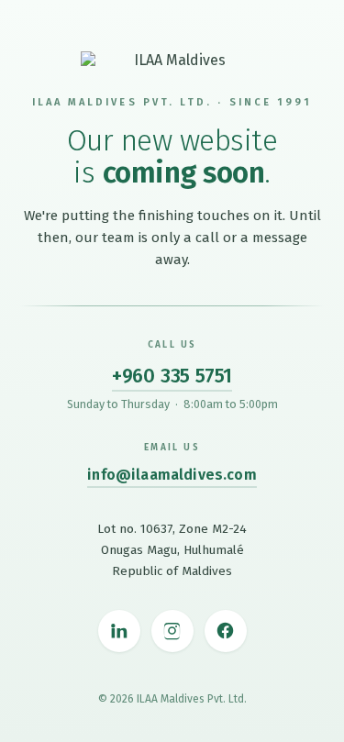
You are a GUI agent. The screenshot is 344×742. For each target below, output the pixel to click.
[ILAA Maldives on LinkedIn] (119, 631)
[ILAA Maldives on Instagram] (172, 631)
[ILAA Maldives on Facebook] (226, 631)
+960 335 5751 (172, 375)
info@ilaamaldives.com (171, 474)
